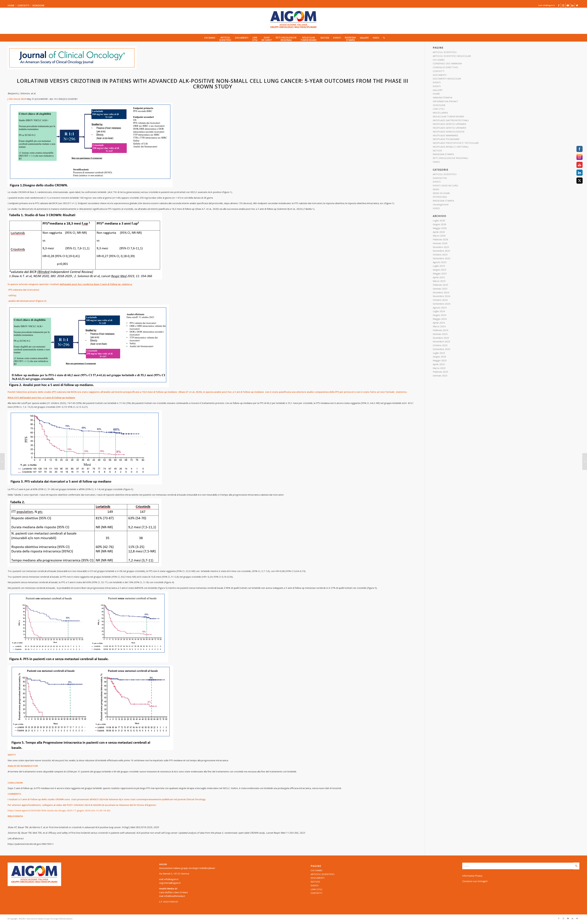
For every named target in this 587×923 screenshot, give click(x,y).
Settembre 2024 (441, 303)
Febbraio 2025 (440, 284)
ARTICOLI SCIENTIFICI (445, 52)
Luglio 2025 (439, 265)
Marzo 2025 (439, 280)
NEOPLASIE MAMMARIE (445, 135)
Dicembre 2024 (441, 292)
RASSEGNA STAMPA (443, 154)
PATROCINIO (440, 196)
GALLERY (438, 90)
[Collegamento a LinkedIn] (572, 5)
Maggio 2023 (440, 360)
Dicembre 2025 (441, 247)
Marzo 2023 (439, 368)
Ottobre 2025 (440, 254)
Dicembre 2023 (441, 337)
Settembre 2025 (441, 258)
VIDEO (436, 161)
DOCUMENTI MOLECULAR (447, 78)
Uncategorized (440, 204)
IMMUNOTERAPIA (442, 97)
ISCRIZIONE (38, 5)
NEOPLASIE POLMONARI (446, 139)
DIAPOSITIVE (440, 177)
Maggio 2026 (440, 228)
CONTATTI (23, 5)
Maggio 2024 (440, 318)
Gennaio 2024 (440, 333)
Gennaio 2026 (440, 243)
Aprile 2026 (439, 231)
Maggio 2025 (440, 273)
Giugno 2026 (439, 224)
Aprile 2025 (439, 277)
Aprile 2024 (439, 322)
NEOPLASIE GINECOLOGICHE (449, 131)
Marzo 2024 (439, 326)
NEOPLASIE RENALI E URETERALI (451, 146)
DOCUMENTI (440, 74)
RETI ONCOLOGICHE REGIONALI (450, 157)
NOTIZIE (437, 150)
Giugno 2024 (439, 315)
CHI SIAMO (439, 59)
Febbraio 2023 (440, 371)
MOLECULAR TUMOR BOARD (448, 116)
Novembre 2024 (441, 296)
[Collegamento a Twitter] (577, 5)
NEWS (436, 189)
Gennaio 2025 (440, 288)
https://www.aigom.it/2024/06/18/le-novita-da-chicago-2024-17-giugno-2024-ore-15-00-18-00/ (59, 810)
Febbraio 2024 (440, 330)
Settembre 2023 (441, 349)
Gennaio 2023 (440, 375)
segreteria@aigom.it (170, 882)
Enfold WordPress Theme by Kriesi (88, 919)
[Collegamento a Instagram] (563, 5)
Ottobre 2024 (440, 299)
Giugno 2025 (439, 269)
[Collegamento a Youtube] (568, 5)
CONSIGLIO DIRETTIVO (445, 67)
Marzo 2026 (439, 235)
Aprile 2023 (439, 364)
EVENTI (437, 82)
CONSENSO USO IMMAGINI (447, 63)
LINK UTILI (439, 108)
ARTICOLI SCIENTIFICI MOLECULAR (452, 55)
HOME (11, 5)
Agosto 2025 (440, 262)
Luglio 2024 (439, 311)
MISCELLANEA (440, 112)
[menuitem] (12, 5)
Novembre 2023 (441, 341)
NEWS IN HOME (441, 193)
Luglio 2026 (439, 220)
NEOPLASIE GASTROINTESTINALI (451, 120)
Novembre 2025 (441, 250)
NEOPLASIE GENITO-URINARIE (449, 123)
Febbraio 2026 (440, 239)
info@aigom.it (171, 879)
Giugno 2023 (439, 356)
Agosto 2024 (440, 307)
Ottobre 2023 (440, 345)
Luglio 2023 (439, 352)
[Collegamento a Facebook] (558, 5)
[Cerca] (383, 38)
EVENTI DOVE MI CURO (445, 185)
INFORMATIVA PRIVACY (445, 101)
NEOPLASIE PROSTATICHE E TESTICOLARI (456, 142)
